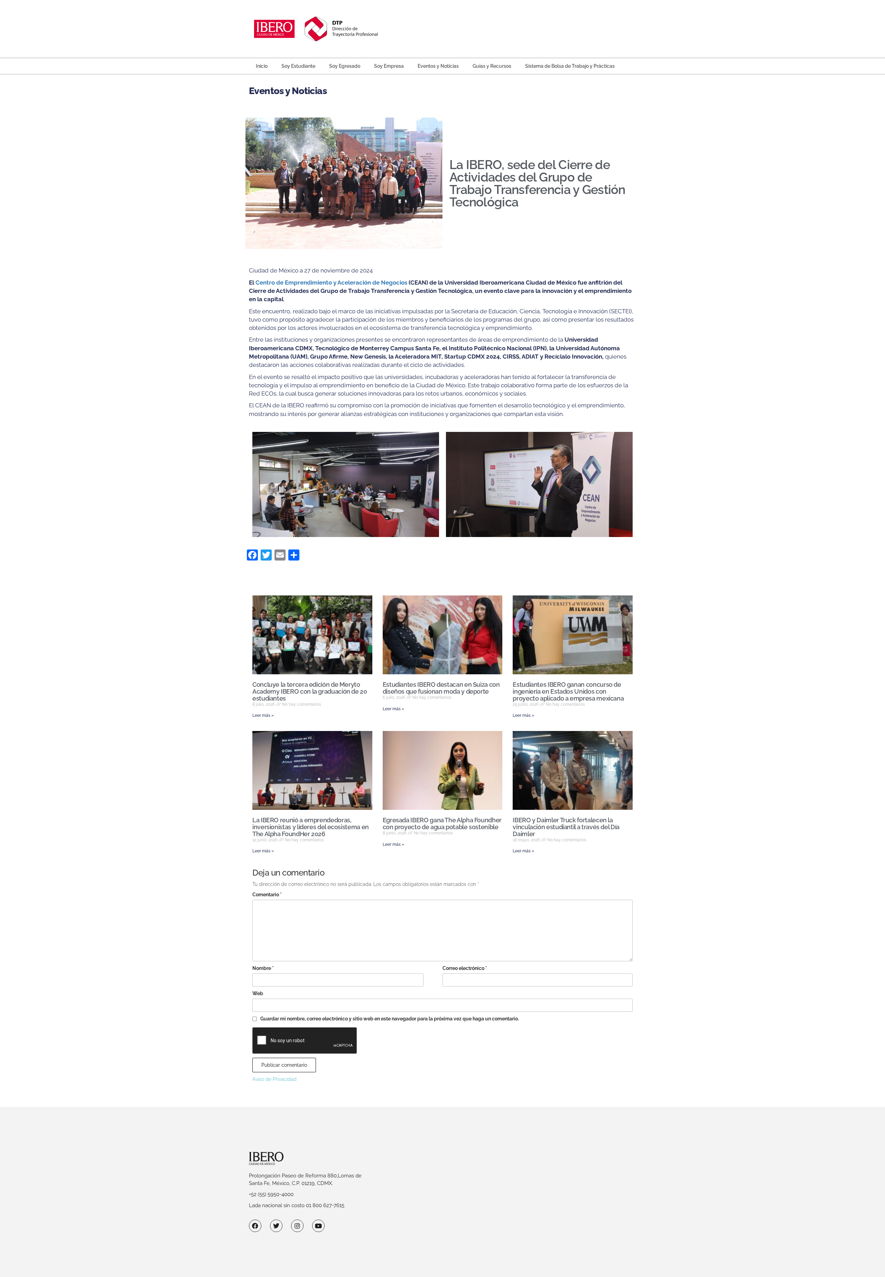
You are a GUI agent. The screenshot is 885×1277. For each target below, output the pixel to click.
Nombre (263, 968)
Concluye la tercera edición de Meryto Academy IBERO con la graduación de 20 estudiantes (309, 691)
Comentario (267, 894)
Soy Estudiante (298, 66)
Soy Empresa (389, 66)
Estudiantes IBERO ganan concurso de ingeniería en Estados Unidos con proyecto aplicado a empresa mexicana (568, 691)
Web (257, 993)
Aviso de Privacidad (274, 1079)
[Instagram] (297, 1226)
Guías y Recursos (492, 66)
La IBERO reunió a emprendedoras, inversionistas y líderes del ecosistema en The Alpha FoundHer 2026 (310, 827)
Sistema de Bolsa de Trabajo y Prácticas (570, 66)
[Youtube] (318, 1226)
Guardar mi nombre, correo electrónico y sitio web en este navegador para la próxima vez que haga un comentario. (389, 1018)
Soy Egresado (344, 66)
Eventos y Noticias (438, 66)
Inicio (262, 66)
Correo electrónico (464, 968)
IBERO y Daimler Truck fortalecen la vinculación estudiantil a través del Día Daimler (566, 827)
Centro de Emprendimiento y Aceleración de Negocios (331, 282)
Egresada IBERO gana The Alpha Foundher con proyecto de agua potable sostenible (442, 823)
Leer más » (263, 715)
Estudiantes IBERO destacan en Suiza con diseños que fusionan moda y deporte (441, 688)
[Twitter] (276, 1226)
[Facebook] (255, 1226)
